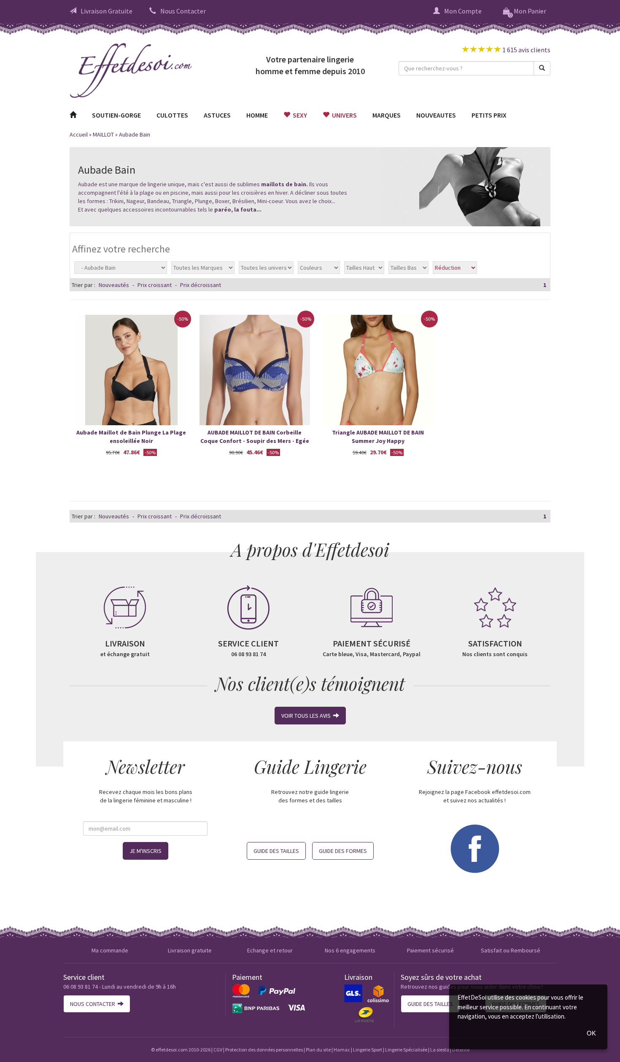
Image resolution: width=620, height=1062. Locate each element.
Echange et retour (270, 950)
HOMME (257, 115)
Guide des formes (343, 851)
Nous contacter (94, 1004)
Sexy (298, 115)
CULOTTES (172, 115)
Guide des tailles (276, 851)
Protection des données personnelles (264, 1049)
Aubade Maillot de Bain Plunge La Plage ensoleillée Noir (131, 437)
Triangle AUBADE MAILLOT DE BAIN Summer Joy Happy (378, 437)
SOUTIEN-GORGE (116, 115)
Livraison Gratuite (106, 11)
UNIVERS (343, 115)
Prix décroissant (200, 285)
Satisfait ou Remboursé (510, 950)
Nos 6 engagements (350, 950)
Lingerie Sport (367, 1049)
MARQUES (386, 115)
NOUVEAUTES (436, 115)
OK (591, 1033)
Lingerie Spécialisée (406, 1049)
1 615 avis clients (525, 50)
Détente (460, 1049)
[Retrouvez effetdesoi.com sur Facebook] (474, 847)
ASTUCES (217, 115)
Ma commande (110, 950)
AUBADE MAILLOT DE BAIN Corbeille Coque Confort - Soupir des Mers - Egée (254, 437)
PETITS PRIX (489, 115)
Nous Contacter (183, 11)
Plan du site (318, 1049)
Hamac (342, 1049)
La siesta (439, 1049)
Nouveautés (114, 285)
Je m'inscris (145, 851)
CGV (217, 1049)
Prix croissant (154, 285)
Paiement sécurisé (430, 950)
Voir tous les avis (307, 715)
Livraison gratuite (190, 950)
